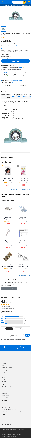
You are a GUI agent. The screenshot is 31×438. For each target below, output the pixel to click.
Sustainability (4, 365)
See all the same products (24, 275)
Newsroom (4, 361)
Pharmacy (4, 389)
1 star (3, 323)
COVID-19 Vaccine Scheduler (8, 386)
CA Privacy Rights (6, 407)
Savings (18, 5)
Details (12, 82)
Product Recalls (5, 395)
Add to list (8, 85)
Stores (3, 375)
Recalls (3, 391)
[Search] (24, 2)
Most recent (9, 328)
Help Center (24, 347)
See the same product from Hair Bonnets (20, 189)
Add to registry (23, 85)
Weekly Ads (21, 349)
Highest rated (19, 328)
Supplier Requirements (7, 367)
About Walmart (5, 356)
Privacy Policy (5, 405)
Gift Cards (4, 381)
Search (27, 335)
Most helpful (5, 332)
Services (13, 5)
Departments (6, 5)
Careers (3, 358)
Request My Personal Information (9, 409)
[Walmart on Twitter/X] (5, 425)
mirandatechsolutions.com (17, 48)
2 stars (2, 322)
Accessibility (4, 393)
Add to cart (15, 61)
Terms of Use (4, 403)
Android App (4, 419)
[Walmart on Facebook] (2, 425)
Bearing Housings (16, 98)
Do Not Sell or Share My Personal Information (12, 411)
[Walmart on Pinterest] (11, 425)
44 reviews (11, 37)
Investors (4, 363)
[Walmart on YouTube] (8, 425)
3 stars (2, 320)
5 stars (2, 316)
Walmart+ (4, 379)
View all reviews (6, 311)
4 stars (2, 318)
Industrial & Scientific (16, 96)
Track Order (11, 349)
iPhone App (4, 417)
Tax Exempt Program (6, 397)
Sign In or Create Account (11, 347)
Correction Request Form (9, 289)
